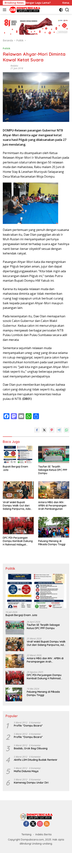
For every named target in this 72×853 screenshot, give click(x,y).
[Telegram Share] (59, 430)
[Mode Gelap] (61, 10)
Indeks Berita (43, 834)
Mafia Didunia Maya (26, 771)
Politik (6, 48)
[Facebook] (26, 824)
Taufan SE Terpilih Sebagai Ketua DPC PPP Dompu (52, 470)
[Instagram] (40, 824)
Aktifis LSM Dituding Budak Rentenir (35, 759)
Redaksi (14, 65)
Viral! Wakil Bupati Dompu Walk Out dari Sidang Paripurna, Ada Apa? (16, 506)
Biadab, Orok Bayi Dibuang (30, 748)
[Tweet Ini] (44, 430)
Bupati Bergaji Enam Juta (15, 468)
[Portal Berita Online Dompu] (24, 10)
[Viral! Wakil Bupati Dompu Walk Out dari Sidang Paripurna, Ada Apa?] (18, 490)
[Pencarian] (67, 10)
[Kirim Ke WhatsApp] (66, 430)
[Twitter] (33, 824)
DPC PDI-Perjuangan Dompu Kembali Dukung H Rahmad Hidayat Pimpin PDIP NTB (18, 541)
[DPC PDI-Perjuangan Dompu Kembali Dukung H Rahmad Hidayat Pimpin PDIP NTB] (18, 525)
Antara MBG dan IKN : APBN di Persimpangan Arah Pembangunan (52, 506)
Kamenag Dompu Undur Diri (31, 782)
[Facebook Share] (37, 430)
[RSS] (47, 824)
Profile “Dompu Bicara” (28, 725)
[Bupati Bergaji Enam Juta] (18, 454)
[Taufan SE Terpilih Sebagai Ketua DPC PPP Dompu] (53, 454)
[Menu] (5, 10)
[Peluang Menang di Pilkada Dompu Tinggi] (53, 527)
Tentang (26, 834)
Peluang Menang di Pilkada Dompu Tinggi (51, 542)
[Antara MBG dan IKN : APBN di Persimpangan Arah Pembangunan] (53, 490)
